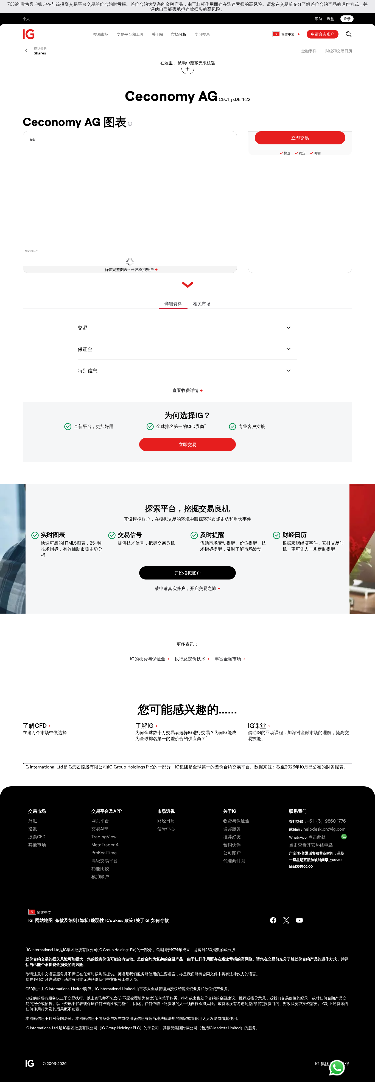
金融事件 (309, 50)
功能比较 (100, 868)
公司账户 (232, 852)
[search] (348, 34)
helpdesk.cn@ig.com (324, 828)
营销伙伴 (232, 844)
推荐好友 (232, 836)
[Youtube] (299, 920)
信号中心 (166, 828)
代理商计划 (234, 860)
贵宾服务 (232, 828)
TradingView (103, 836)
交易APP (99, 828)
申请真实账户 (322, 34)
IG (30, 920)
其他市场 (37, 844)
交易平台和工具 (130, 34)
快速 (287, 153)
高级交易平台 (104, 860)
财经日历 (166, 820)
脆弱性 (97, 920)
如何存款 (160, 920)
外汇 (32, 820)
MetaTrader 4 (105, 844)
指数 (32, 828)
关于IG (157, 34)
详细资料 (173, 303)
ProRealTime (104, 852)
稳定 (302, 153)
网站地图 (44, 920)
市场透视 (166, 811)
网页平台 (100, 820)
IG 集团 (322, 1063)
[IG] (29, 34)
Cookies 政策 (120, 920)
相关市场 (202, 303)
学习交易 (202, 34)
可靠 (317, 153)
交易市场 (101, 34)
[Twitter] (286, 920)
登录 (347, 19)
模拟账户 (100, 876)
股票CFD (37, 836)
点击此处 (317, 836)
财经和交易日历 (338, 50)
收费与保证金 (236, 820)
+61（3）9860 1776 (326, 820)
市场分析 (178, 34)
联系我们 (298, 811)
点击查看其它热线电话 (311, 844)
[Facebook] (273, 920)
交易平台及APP (106, 811)
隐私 (84, 920)
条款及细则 (66, 920)
